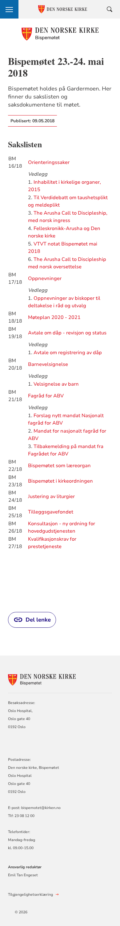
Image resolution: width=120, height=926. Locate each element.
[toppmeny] (9, 9)
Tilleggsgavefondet (50, 512)
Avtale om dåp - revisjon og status (67, 332)
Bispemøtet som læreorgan (59, 465)
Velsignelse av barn (56, 384)
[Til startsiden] (60, 33)
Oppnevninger (45, 278)
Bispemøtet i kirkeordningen (60, 481)
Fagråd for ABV (46, 395)
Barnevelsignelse (48, 364)
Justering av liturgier (51, 496)
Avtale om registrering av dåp (68, 352)
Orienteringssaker (49, 162)
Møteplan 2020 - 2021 (54, 317)
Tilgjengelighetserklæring (30, 894)
